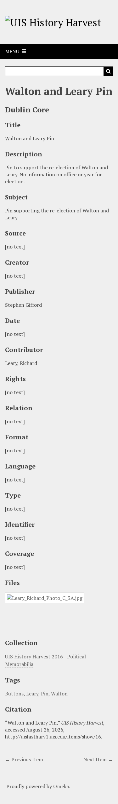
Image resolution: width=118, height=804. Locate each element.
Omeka (61, 786)
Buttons (14, 693)
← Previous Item (24, 759)
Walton (59, 693)
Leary (32, 693)
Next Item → (98, 759)
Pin (44, 693)
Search (108, 71)
